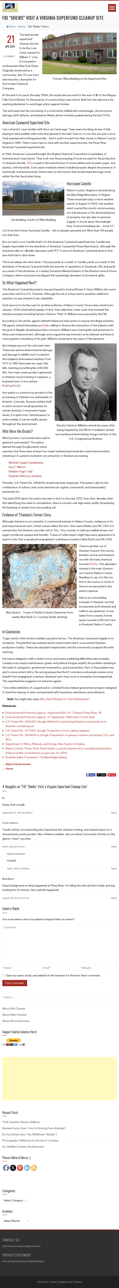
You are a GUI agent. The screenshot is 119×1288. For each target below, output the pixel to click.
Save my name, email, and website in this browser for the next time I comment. (53, 975)
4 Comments (10, 56)
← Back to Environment (16, 764)
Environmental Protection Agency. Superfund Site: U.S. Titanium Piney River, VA (53, 712)
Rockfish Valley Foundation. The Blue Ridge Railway (36, 757)
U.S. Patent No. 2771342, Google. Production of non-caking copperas (47, 730)
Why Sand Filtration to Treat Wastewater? (64, 699)
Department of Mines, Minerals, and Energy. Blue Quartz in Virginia (45, 744)
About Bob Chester (13, 1008)
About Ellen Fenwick (14, 1014)
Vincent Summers (16, 853)
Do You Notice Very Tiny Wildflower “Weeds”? (29, 1134)
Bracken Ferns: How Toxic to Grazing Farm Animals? (34, 1128)
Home (12, 26)
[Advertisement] (59, 1078)
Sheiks (46, 325)
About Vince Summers (15, 1021)
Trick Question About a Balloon (21, 1122)
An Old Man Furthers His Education (23, 1146)
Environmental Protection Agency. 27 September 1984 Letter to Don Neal (50, 717)
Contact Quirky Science (28, 1246)
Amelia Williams (10, 823)
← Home (7, 768)
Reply (114, 812)
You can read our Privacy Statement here (23, 1261)
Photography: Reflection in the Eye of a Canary (30, 1140)
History (22, 26)
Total (61, 1281)
